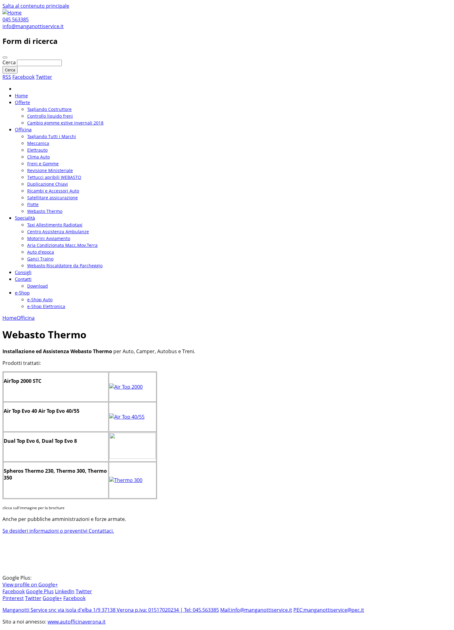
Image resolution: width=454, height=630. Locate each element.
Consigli (23, 272)
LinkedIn (64, 591)
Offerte (22, 102)
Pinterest (13, 598)
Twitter (44, 77)
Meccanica (38, 143)
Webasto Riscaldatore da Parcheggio (65, 265)
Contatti (23, 279)
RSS (6, 77)
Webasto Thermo (44, 211)
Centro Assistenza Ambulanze (58, 232)
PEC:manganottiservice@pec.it (328, 610)
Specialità (25, 218)
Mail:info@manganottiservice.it (256, 610)
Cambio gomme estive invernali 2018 (65, 123)
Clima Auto (38, 157)
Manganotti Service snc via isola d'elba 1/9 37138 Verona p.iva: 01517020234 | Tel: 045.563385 (110, 610)
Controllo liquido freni (50, 116)
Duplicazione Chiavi (47, 184)
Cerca (9, 62)
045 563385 (15, 19)
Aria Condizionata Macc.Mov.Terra (62, 245)
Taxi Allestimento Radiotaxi (54, 225)
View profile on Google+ (30, 584)
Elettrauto (37, 150)
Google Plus (40, 591)
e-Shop (22, 293)
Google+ (52, 598)
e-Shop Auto (40, 299)
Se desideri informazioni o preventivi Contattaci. (58, 530)
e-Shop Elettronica (46, 306)
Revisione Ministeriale (50, 170)
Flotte (33, 204)
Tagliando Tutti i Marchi (51, 136)
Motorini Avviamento (48, 238)
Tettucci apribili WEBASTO (54, 177)
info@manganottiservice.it (33, 26)
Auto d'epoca (40, 252)
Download (37, 286)
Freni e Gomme (43, 164)
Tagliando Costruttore (49, 109)
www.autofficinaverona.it (77, 621)
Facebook (23, 77)
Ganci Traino (40, 259)
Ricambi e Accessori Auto (53, 191)
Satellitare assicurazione (52, 198)
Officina (23, 129)
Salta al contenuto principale (35, 5)
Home (21, 95)
